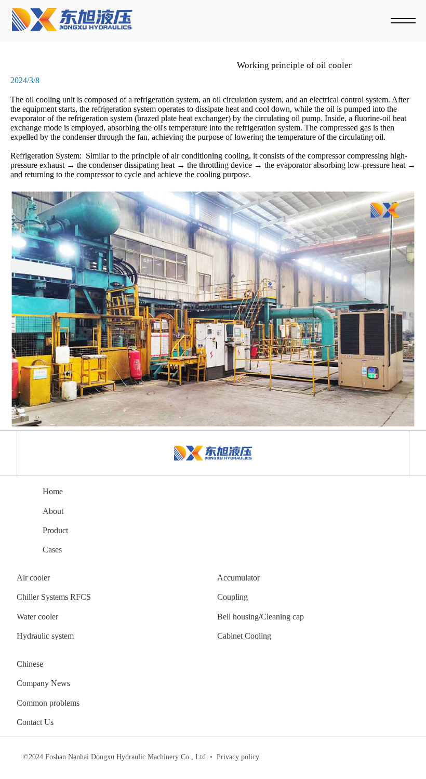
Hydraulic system (45, 635)
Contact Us (35, 722)
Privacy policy (234, 757)
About (53, 511)
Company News (43, 683)
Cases (52, 549)
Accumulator (238, 577)
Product (55, 530)
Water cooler (37, 616)
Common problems (48, 702)
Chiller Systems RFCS (54, 596)
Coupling (232, 596)
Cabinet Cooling (244, 635)
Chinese (30, 663)
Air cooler (33, 577)
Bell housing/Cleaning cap (260, 616)
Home (53, 491)
